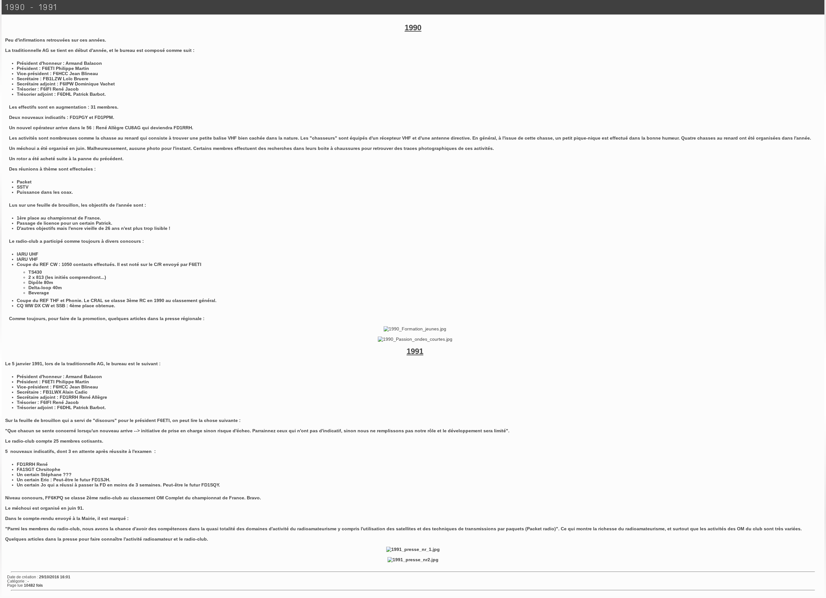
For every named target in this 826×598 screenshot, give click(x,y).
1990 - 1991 (31, 7)
